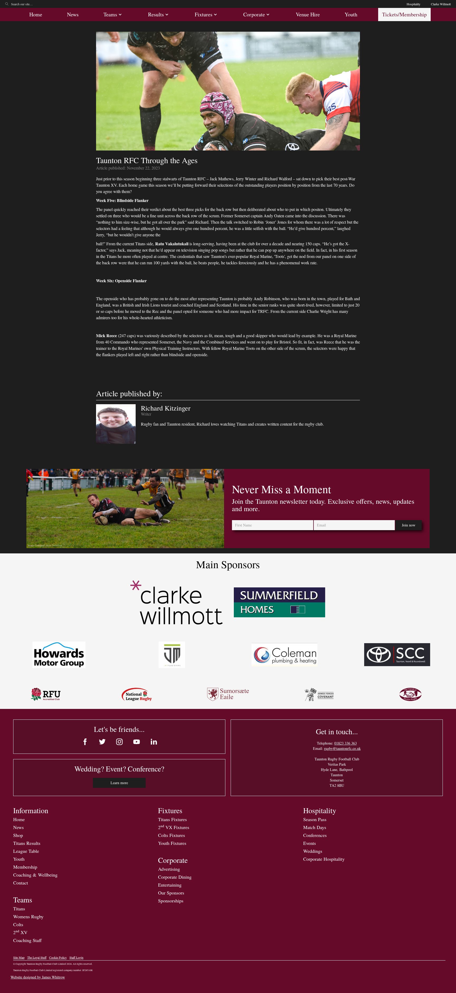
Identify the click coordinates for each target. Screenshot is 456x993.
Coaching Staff (27, 940)
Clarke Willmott (441, 4)
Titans (19, 908)
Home (35, 14)
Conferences (315, 835)
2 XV (20, 932)
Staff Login (76, 957)
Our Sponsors (171, 892)
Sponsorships (170, 900)
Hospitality (413, 4)
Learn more (119, 782)
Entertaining (170, 884)
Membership (25, 866)
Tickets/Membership (404, 14)
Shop (18, 835)
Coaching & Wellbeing (35, 874)
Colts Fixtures (171, 835)
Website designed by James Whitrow (38, 977)
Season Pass (314, 819)
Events (309, 843)
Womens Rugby (28, 916)
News (73, 14)
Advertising (169, 869)
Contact (20, 882)
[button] (113, 14)
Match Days (314, 827)
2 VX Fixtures (173, 827)
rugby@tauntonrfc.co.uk (342, 748)
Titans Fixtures (172, 819)
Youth (351, 14)
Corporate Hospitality (324, 859)
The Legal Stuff (36, 957)
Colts (18, 924)
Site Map (19, 957)
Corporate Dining (175, 876)
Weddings (312, 851)
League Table (26, 851)
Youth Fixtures (172, 843)
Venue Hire (308, 14)
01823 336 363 (345, 743)
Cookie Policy (58, 957)
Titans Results (26, 843)
